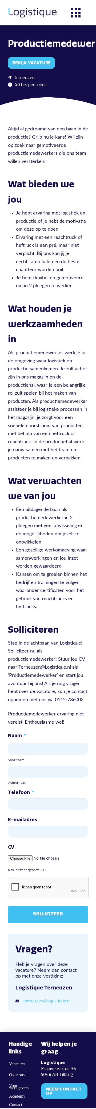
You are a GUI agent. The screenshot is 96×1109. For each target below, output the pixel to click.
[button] (75, 12)
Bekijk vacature (31, 62)
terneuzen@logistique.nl (46, 1000)
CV (11, 847)
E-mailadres (22, 820)
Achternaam (17, 782)
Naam (17, 735)
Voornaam (16, 760)
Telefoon (21, 792)
